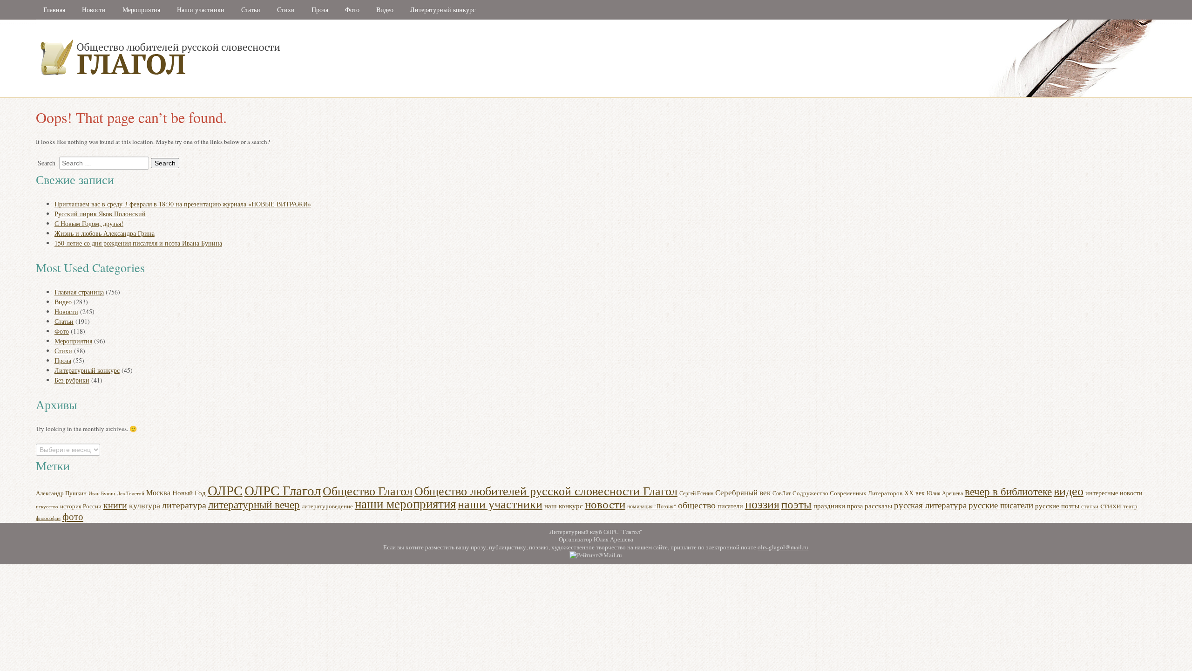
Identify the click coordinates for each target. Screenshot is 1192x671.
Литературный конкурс (442, 9)
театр (1130, 506)
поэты (796, 504)
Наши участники (200, 9)
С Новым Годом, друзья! (88, 223)
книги (115, 505)
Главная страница (79, 292)
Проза (320, 9)
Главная (54, 9)
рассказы (878, 505)
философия (48, 517)
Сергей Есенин (696, 493)
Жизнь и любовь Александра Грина (104, 233)
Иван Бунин (101, 493)
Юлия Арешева (945, 493)
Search (46, 162)
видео (1069, 491)
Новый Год (189, 492)
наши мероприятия (405, 503)
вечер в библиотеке (1008, 491)
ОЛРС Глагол (282, 490)
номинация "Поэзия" (651, 506)
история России (81, 506)
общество (697, 505)
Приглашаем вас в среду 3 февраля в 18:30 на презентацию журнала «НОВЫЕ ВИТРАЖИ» (182, 203)
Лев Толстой (130, 493)
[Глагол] (262, 95)
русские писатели (1000, 505)
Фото (352, 9)
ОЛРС (225, 490)
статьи (1089, 506)
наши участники (500, 504)
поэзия (762, 503)
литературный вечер (254, 504)
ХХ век (914, 492)
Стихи (286, 9)
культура (144, 505)
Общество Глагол (368, 491)
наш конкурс (563, 505)
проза (855, 505)
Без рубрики (71, 380)
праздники (829, 505)
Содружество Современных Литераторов (847, 493)
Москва (158, 492)
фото (72, 516)
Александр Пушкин (61, 493)
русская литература (930, 505)
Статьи (250, 9)
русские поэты (1057, 505)
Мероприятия (141, 9)
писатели (730, 505)
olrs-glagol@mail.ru (783, 547)
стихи (1110, 505)
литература (184, 505)
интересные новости (1114, 492)
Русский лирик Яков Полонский (100, 213)
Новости (94, 9)
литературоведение (327, 506)
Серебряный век (743, 492)
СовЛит (781, 493)
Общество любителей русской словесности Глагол (545, 490)
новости (605, 504)
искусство (47, 506)
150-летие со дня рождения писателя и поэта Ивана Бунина (138, 243)
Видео (384, 9)
